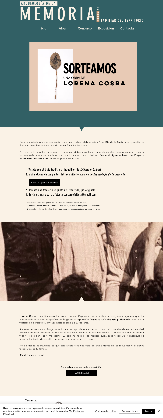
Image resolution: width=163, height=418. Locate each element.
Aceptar (149, 411)
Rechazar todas (130, 411)
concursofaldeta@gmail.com (80, 194)
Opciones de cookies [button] (105, 411)
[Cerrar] (159, 411)
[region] (83, 76)
